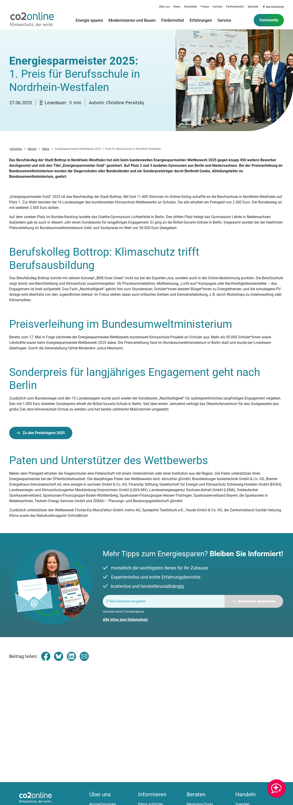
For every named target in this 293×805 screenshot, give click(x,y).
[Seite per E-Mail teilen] (84, 656)
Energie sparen (89, 20)
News (177, 6)
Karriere (217, 6)
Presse (205, 6)
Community (268, 20)
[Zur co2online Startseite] (32, 20)
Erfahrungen (201, 20)
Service (224, 20)
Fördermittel (172, 20)
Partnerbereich (235, 6)
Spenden (253, 6)
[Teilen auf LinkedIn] (71, 656)
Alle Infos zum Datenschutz (125, 619)
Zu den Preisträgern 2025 (44, 433)
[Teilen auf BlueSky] (58, 656)
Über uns (164, 6)
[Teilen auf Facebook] (45, 656)
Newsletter (190, 6)
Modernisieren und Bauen (132, 20)
